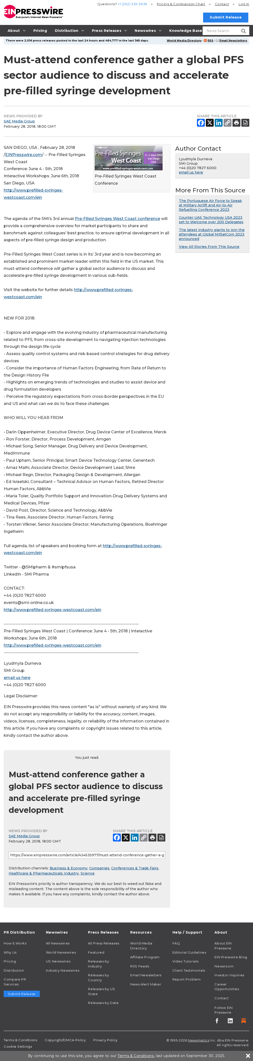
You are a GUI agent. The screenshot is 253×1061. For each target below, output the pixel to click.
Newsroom (223, 966)
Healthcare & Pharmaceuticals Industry (44, 873)
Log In (244, 4)
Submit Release (226, 17)
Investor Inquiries (229, 975)
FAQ (176, 943)
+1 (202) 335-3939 (132, 4)
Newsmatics (198, 1040)
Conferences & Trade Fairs (134, 868)
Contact (222, 4)
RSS (210, 40)
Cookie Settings (18, 1046)
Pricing (181, 4)
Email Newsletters (233, 40)
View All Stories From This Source (209, 246)
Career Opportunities (226, 986)
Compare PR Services (15, 981)
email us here (17, 677)
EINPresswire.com (23, 154)
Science (88, 873)
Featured (96, 952)
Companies (99, 868)
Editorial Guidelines (189, 952)
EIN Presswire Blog (230, 957)
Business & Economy (68, 868)
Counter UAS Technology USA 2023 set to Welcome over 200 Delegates (211, 219)
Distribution (14, 970)
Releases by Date (103, 1003)
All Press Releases (103, 943)
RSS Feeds (139, 966)
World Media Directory (184, 40)
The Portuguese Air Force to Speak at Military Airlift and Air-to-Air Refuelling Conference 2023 (210, 205)
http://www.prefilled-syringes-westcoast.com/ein (52, 609)
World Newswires (61, 952)
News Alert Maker (145, 984)
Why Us (10, 952)
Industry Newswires (63, 970)
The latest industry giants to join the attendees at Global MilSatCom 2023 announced (212, 234)
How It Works (15, 943)
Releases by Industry (98, 963)
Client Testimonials (188, 970)
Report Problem (186, 979)
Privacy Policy (105, 1040)
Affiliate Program (145, 957)
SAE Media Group (19, 121)
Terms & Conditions (20, 1040)
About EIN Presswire (223, 945)
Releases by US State (101, 991)
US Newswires (58, 961)
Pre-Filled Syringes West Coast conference (117, 218)
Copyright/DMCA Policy (65, 1040)
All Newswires (58, 943)
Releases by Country (98, 977)
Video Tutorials (185, 961)
